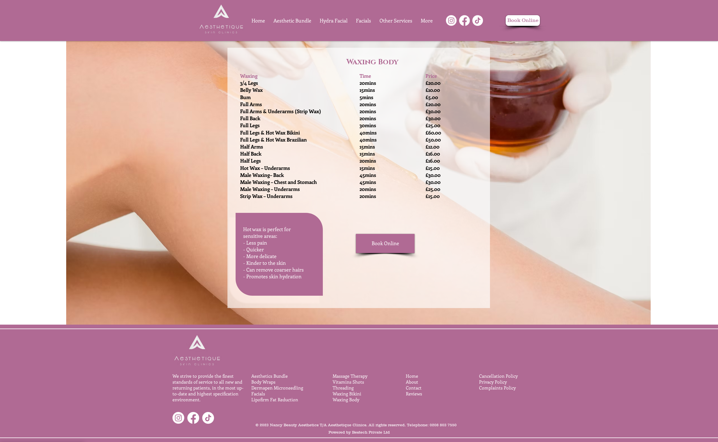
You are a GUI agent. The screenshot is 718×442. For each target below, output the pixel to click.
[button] (395, 20)
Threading (343, 388)
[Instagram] (451, 20)
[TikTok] (477, 20)
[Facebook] (464, 20)
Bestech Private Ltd (371, 432)
